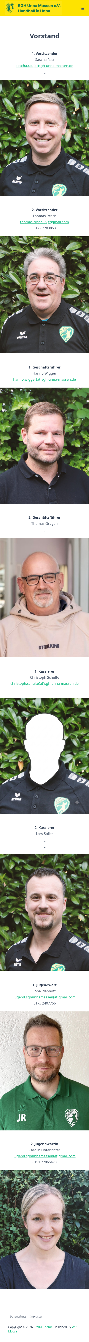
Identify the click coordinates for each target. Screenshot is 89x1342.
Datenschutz (18, 1316)
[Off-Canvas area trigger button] (82, 8)
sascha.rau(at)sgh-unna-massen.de (44, 65)
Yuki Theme (44, 1327)
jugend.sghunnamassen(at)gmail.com (45, 997)
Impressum (37, 1316)
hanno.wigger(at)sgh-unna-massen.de (44, 379)
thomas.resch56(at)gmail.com (44, 222)
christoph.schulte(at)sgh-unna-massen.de (44, 683)
